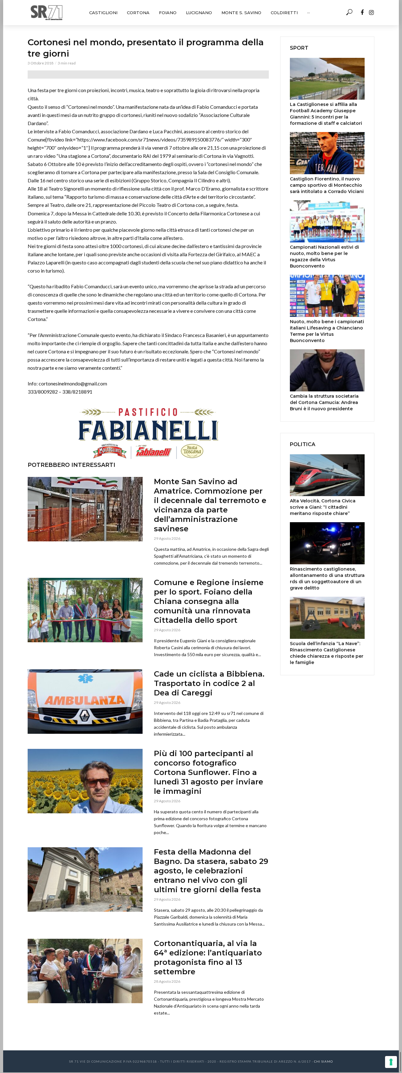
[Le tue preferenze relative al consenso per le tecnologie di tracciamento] (391, 1062)
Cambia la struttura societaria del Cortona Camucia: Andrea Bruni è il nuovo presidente (324, 402)
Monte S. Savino (241, 12)
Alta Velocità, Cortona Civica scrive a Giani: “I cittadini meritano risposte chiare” (323, 507)
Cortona (138, 12)
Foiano (168, 12)
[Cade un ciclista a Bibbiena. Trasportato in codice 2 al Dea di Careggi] (85, 701)
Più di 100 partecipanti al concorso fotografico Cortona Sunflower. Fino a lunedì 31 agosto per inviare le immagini (208, 772)
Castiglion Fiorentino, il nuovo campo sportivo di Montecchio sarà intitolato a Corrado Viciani (327, 185)
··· (308, 12)
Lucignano (199, 12)
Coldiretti (284, 12)
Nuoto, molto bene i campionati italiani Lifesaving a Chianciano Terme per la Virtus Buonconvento (327, 331)
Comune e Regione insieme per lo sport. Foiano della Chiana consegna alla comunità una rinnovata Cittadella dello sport (208, 601)
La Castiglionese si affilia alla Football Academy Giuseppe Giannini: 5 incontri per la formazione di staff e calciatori (326, 114)
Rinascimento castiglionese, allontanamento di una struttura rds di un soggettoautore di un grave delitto (327, 578)
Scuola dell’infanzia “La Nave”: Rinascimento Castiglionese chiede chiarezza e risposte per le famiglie (326, 653)
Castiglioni (103, 12)
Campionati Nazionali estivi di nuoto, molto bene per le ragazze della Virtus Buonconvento (324, 256)
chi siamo (323, 1061)
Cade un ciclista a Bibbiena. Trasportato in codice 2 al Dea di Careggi (209, 683)
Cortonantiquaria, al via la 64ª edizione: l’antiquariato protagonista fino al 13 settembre (208, 957)
